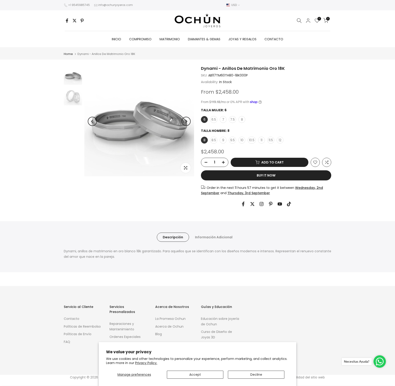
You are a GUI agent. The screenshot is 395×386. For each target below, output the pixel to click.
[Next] (186, 121)
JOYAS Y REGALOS (242, 39)
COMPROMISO (140, 39)
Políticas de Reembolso (82, 326)
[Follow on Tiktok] (289, 204)
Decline (256, 374)
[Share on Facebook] (67, 20)
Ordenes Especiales (125, 336)
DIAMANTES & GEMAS (204, 39)
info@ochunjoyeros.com (115, 5)
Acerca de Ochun (169, 326)
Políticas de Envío (77, 334)
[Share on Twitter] (74, 20)
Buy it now (266, 175)
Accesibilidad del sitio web (304, 377)
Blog (158, 334)
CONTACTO (273, 39)
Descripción (173, 237)
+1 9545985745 (79, 5)
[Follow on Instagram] (261, 204)
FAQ (67, 342)
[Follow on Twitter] (252, 204)
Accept (195, 374)
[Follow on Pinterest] (270, 204)
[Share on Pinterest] (82, 20)
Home (68, 53)
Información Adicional (213, 237)
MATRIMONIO (170, 39)
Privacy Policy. (146, 363)
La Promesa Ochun (170, 318)
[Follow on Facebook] (243, 204)
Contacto (71, 318)
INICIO (116, 39)
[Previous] (92, 121)
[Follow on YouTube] (280, 204)
